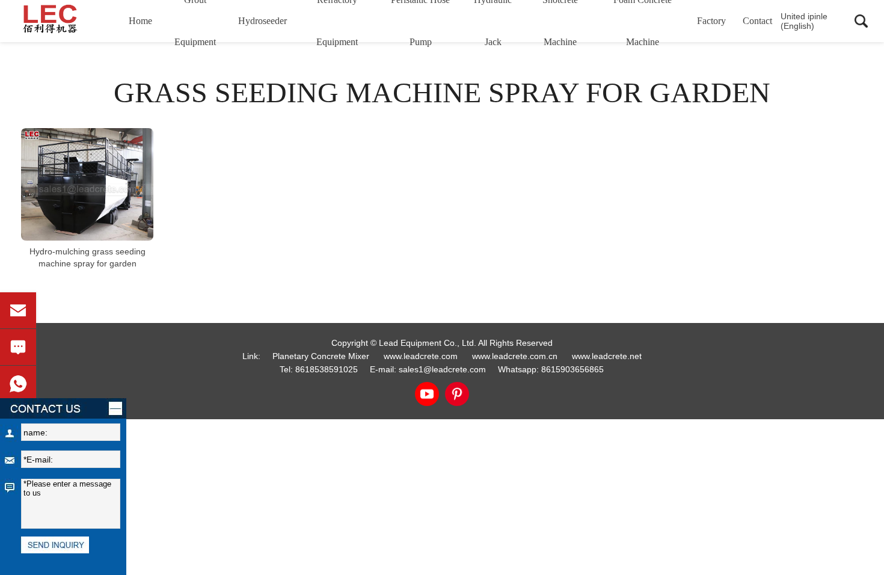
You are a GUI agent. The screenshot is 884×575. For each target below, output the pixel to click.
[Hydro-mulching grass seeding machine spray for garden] (87, 184)
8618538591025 (326, 369)
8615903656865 (572, 369)
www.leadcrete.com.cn (514, 356)
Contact (757, 21)
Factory (711, 21)
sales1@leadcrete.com (442, 369)
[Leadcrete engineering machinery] (67, 21)
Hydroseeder (262, 21)
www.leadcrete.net (607, 356)
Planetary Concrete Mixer (320, 356)
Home (140, 21)
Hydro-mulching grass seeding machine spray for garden (87, 257)
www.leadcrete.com (421, 356)
